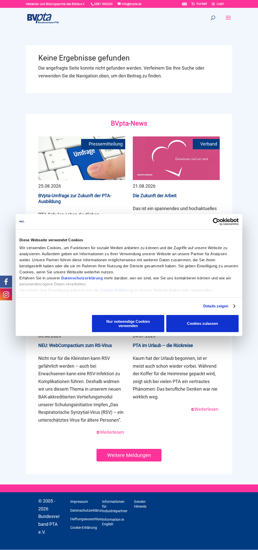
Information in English (113, 521)
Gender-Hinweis (140, 504)
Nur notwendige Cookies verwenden (128, 323)
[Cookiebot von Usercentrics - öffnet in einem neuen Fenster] (217, 221)
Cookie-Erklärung (117, 290)
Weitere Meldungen (129, 455)
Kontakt (202, 4)
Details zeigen (215, 306)
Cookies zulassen (202, 323)
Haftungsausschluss (86, 519)
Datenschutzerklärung (82, 278)
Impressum (79, 502)
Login (220, 4)
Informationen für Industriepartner (114, 506)
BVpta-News (129, 123)
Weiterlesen (112, 432)
